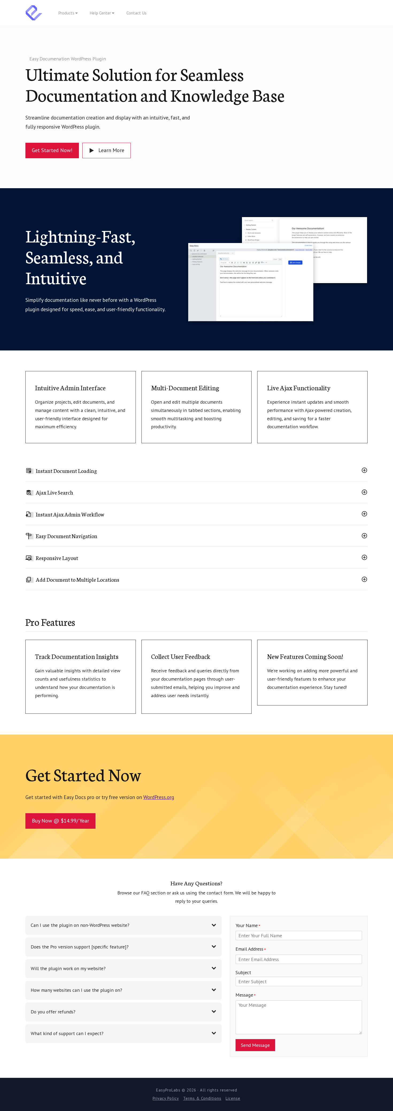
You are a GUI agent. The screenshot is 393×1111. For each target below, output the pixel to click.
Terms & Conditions (202, 1098)
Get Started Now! (52, 150)
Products (66, 13)
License (233, 1098)
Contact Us (136, 13)
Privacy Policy (166, 1098)
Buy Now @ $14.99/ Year (60, 820)
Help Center (100, 13)
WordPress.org (158, 797)
